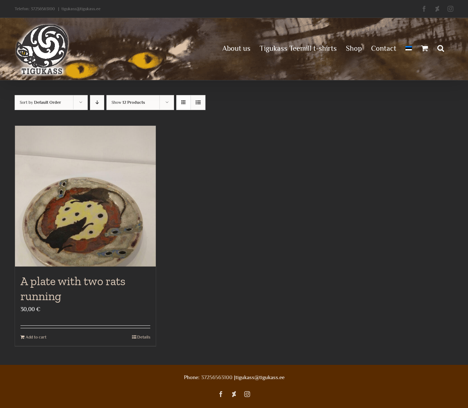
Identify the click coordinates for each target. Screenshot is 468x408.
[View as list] (198, 102)
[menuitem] (408, 47)
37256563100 (43, 8)
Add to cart (36, 337)
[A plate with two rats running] (85, 196)
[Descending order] (97, 102)
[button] (440, 47)
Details (143, 337)
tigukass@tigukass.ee (81, 8)
